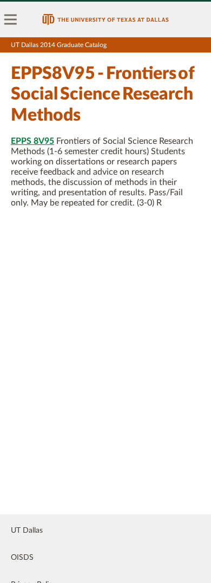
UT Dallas (27, 530)
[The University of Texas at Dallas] (105, 19)
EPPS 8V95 (32, 141)
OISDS (22, 557)
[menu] (11, 19)
